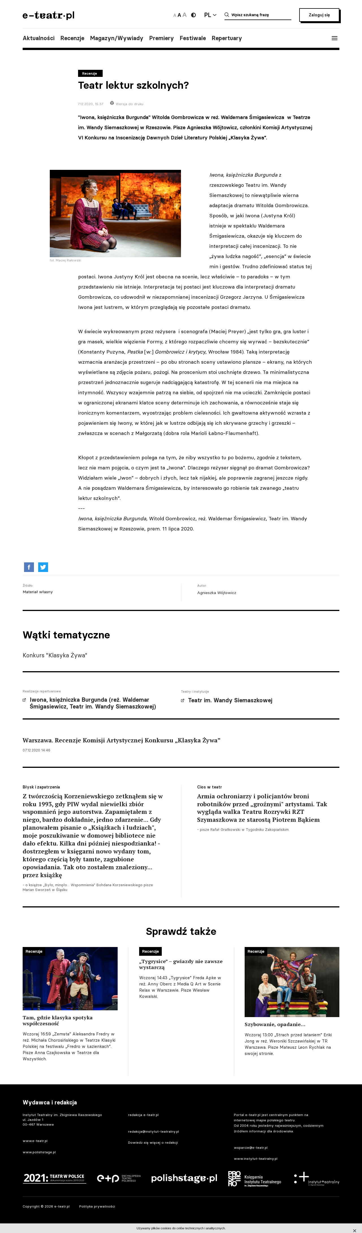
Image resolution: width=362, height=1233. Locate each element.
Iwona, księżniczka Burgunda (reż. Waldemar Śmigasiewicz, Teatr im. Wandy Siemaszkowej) (93, 703)
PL (207, 14)
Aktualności (39, 38)
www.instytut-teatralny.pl (255, 1158)
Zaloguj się (319, 15)
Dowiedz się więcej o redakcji (153, 1142)
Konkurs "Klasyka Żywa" (55, 655)
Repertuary (227, 38)
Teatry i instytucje (195, 692)
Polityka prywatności (97, 1206)
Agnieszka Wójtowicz (216, 592)
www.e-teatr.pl (35, 1141)
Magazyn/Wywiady (116, 38)
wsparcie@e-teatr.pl (251, 1147)
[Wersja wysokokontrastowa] (193, 15)
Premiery (161, 38)
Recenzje (72, 38)
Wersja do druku (129, 104)
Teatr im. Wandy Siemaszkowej (230, 700)
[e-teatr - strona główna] (48, 18)
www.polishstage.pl (39, 1152)
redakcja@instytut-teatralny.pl (153, 1131)
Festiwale (193, 38)
